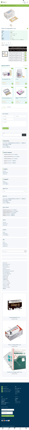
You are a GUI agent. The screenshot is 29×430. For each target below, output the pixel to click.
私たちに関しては (18, 388)
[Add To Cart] (12, 83)
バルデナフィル (17, 401)
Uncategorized (5, 182)
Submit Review (6, 128)
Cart (14, 428)
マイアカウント (17, 392)
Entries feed (5, 243)
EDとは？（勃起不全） (12, 160)
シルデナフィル (17, 402)
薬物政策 (2, 401)
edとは (4, 181)
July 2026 (4, 171)
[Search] (25, 251)
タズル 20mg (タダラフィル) (6, 79)
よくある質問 (17, 391)
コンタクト (17, 389)
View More (25, 65)
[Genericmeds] (4, 2)
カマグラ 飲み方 (5, 145)
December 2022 (5, 172)
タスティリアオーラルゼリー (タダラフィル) (21, 98)
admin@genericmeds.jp (6, 388)
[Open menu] (27, 2)
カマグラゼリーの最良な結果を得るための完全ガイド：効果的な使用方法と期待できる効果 (14, 144)
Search (24, 134)
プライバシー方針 (4, 398)
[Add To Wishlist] (27, 28)
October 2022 (5, 173)
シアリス (17, 79)
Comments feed (5, 244)
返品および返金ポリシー (5, 402)
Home (2, 5)
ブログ (16, 393)
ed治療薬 (5, 5)
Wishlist (8, 428)
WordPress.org (5, 246)
